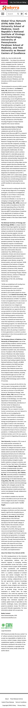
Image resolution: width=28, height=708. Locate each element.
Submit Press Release (8, 702)
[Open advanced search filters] (21, 13)
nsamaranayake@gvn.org (8, 617)
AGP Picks (4, 2)
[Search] (18, 13)
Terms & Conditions (20, 702)
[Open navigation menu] (2, 13)
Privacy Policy (22, 705)
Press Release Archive (16, 699)
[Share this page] (26, 13)
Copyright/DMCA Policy (9, 705)
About (7, 699)
